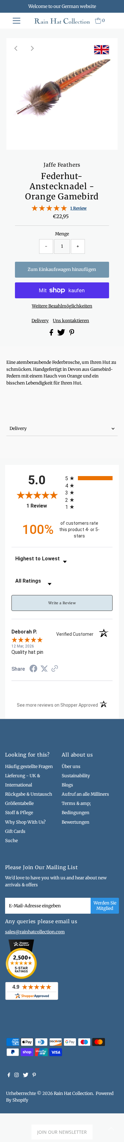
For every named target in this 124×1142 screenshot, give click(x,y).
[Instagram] (16, 1075)
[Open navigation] (16, 21)
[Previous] (17, 48)
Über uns (71, 766)
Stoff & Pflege (19, 812)
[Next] (32, 48)
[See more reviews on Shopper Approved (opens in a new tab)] (54, 669)
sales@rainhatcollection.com (35, 932)
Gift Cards (15, 831)
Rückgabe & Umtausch (28, 794)
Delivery (40, 321)
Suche (11, 840)
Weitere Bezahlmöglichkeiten (62, 306)
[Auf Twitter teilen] (61, 334)
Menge (62, 234)
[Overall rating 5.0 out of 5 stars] (49, 209)
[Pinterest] (34, 1075)
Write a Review (62, 603)
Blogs (67, 785)
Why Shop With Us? (25, 822)
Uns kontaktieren (71, 321)
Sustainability (76, 776)
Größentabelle (19, 803)
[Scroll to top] (111, 1129)
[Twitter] (25, 1075)
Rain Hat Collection (73, 1093)
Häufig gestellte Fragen (29, 766)
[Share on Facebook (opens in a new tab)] (33, 669)
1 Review (78, 208)
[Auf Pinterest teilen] (71, 334)
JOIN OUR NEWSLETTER (62, 1132)
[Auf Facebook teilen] (52, 334)
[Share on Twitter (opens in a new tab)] (44, 668)
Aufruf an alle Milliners (85, 794)
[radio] (89, 478)
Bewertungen (75, 822)
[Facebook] (9, 1075)
